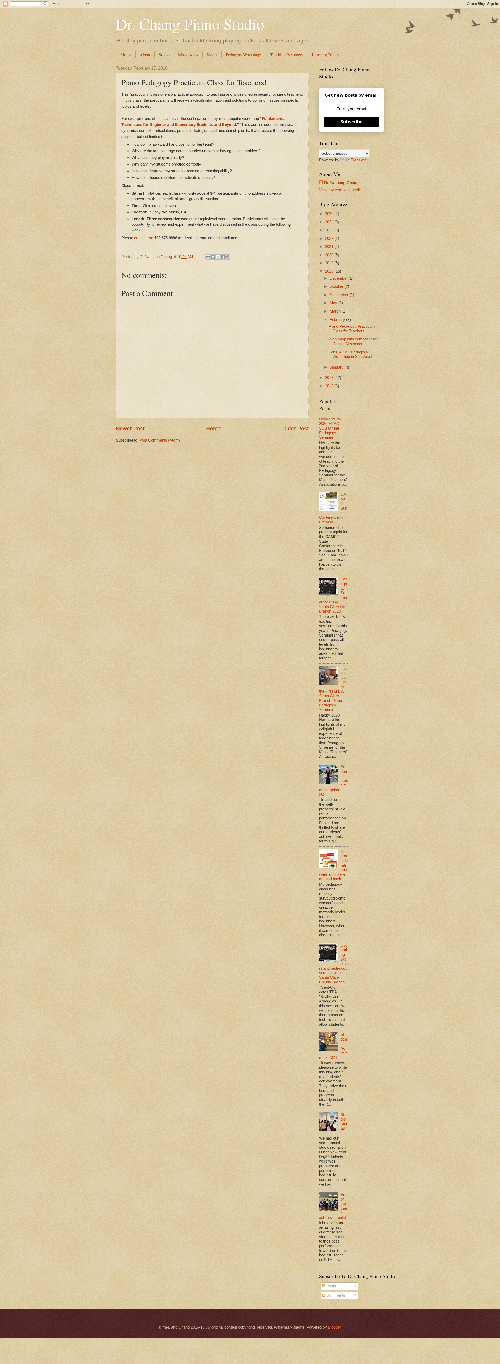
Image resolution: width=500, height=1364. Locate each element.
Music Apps (188, 54)
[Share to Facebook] (223, 257)
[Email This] (208, 257)
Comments (335, 1295)
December (339, 278)
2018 (329, 271)
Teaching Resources (286, 54)
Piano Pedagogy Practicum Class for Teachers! (352, 328)
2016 (329, 386)
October (337, 286)
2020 (329, 255)
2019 (329, 263)
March (336, 311)
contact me (143, 238)
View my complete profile (340, 190)
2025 (329, 214)
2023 (329, 230)
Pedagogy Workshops (244, 54)
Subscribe (351, 121)
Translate (358, 160)
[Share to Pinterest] (227, 257)
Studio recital (344, 1121)
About (145, 54)
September (339, 295)
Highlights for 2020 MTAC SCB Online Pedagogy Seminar (330, 428)
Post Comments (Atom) (159, 440)
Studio (164, 54)
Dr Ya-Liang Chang (341, 183)
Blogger (334, 1327)
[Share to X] (218, 257)
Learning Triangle (326, 54)
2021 (329, 246)
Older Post (295, 428)
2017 (329, 378)
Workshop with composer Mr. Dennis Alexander (354, 341)
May (334, 303)
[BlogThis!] (213, 257)
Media (212, 54)
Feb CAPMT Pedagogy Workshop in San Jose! (350, 354)
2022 (329, 238)
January (337, 367)
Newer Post (130, 428)
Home (126, 54)
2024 (329, 222)
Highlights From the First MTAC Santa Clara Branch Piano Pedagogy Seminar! (332, 689)
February (338, 319)
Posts (330, 1286)
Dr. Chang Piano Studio (190, 24)
